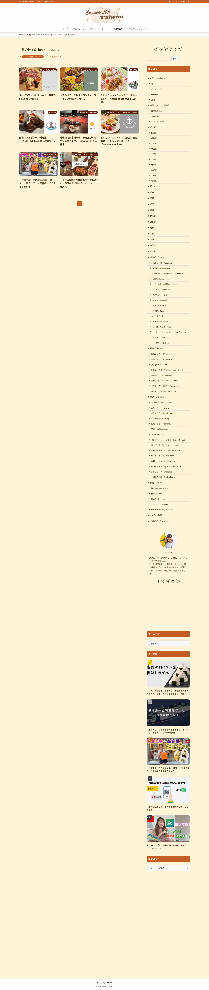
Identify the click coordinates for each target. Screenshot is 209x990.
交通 (153, 99)
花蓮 (152, 198)
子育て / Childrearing (159, 429)
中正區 (154, 154)
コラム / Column (157, 434)
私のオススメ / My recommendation (166, 466)
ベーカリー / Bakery (160, 342)
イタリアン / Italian (160, 294)
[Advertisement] (168, 608)
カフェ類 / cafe (157, 316)
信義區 (154, 138)
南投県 (153, 215)
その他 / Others (158, 310)
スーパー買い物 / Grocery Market (165, 445)
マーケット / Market (159, 504)
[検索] (188, 1)
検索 (175, 58)
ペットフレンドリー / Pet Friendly (165, 391)
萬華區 (154, 164)
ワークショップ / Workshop (162, 455)
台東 (152, 204)
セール (154, 83)
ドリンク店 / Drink (159, 337)
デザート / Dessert (160, 321)
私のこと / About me (159, 520)
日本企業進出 (156, 110)
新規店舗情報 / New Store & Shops (165, 450)
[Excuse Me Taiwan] (104, 15)
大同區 (154, 159)
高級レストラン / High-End (162, 359)
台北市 (153, 127)
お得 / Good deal (157, 78)
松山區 (154, 132)
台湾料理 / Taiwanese (161, 268)
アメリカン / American (161, 289)
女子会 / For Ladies (159, 364)
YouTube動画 (156, 515)
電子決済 (155, 94)
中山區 (154, 148)
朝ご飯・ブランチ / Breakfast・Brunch (167, 370)
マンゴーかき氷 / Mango (162, 326)
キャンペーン (156, 89)
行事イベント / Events (160, 407)
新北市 (153, 186)
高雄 (152, 239)
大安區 (154, 143)
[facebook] (169, 1)
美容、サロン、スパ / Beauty (163, 461)
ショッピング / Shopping (161, 471)
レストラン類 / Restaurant (33, 57)
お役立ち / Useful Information (163, 413)
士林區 (154, 175)
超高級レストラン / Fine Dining (163, 354)
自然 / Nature (156, 493)
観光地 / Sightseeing (159, 488)
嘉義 (152, 209)
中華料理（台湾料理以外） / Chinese (167, 273)
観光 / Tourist (156, 482)
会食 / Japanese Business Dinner (164, 380)
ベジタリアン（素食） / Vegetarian (165, 386)
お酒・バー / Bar (159, 305)
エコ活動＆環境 (157, 121)
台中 (152, 192)
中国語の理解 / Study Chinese (163, 477)
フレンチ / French (159, 300)
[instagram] (177, 1)
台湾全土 (154, 245)
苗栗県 (153, 221)
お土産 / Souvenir (158, 498)
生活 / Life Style (157, 396)
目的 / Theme (156, 348)
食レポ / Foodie (157, 257)
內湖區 (154, 170)
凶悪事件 (155, 116)
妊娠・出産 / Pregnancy (161, 423)
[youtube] (180, 1)
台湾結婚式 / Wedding (160, 418)
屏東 (152, 227)
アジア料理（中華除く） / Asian (165, 284)
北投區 (154, 180)
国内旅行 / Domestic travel (162, 402)
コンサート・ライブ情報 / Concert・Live (168, 439)
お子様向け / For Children (161, 375)
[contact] (184, 1)
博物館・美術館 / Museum (162, 509)
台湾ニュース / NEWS (159, 105)
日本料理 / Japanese (161, 279)
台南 (152, 233)
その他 (153, 251)
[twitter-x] (173, 1)
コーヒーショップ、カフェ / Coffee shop (169, 332)
